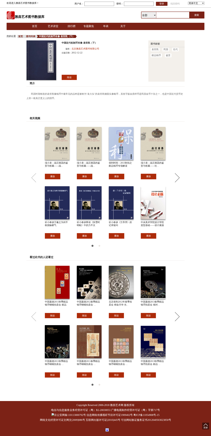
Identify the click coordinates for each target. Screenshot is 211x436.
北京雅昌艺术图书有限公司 (85, 49)
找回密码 (175, 3)
